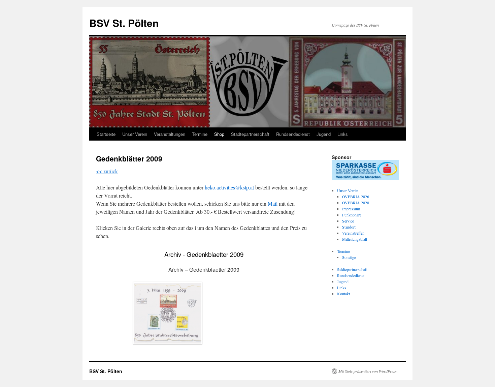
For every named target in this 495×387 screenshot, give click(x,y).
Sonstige (349, 257)
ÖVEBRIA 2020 (355, 202)
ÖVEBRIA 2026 (355, 196)
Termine (199, 134)
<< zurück (107, 171)
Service (348, 221)
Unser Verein (134, 134)
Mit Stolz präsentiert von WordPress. (368, 371)
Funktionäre (351, 214)
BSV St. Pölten (124, 23)
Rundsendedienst (293, 134)
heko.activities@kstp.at (229, 187)
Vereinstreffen (353, 233)
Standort (349, 227)
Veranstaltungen (169, 134)
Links (342, 134)
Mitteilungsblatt (354, 239)
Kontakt (343, 293)
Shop (219, 134)
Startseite (106, 134)
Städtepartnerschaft (250, 134)
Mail (272, 203)
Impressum (351, 208)
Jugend (324, 134)
